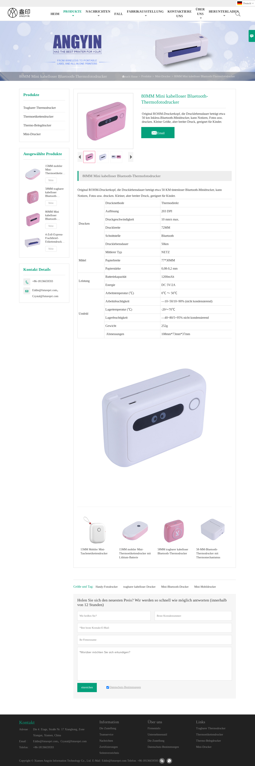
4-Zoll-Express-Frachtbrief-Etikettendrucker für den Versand (54, 238)
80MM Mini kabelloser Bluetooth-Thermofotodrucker (55, 215)
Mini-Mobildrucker (205, 586)
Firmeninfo (154, 728)
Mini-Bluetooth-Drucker (175, 586)
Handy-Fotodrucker (107, 586)
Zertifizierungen (108, 746)
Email (158, 132)
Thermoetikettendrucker (38, 116)
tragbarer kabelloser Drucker (139, 586)
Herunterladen (224, 11)
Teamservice (106, 734)
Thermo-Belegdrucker (37, 125)
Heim (55, 14)
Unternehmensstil (157, 734)
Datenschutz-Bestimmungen (163, 746)
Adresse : (24, 729)
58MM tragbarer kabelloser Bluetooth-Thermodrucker (54, 193)
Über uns (200, 12)
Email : (23, 741)
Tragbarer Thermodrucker (39, 107)
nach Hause (130, 76)
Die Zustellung (107, 728)
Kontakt (27, 722)
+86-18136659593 (42, 281)
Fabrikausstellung (145, 11)
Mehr (51, 180)
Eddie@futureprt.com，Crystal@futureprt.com (46, 293)
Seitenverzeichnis (109, 752)
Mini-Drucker (163, 76)
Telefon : (24, 747)
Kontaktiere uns (180, 14)
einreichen (87, 687)
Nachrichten (98, 11)
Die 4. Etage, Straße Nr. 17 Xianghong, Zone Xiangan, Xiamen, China (58, 732)
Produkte (72, 11)
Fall (118, 14)
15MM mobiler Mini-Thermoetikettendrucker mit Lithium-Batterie (55, 170)
